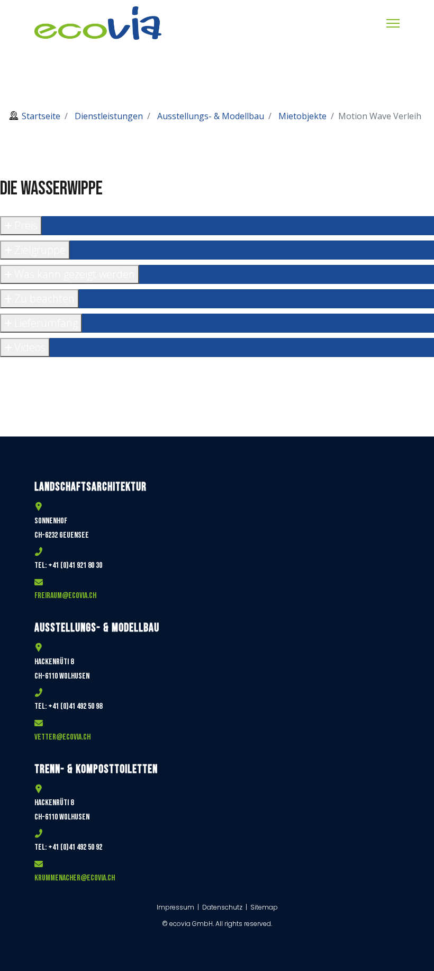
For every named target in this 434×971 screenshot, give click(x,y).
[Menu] (393, 23)
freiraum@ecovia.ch (65, 596)
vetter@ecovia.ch (62, 737)
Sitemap (264, 907)
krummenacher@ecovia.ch (74, 878)
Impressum (176, 907)
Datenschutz (222, 907)
